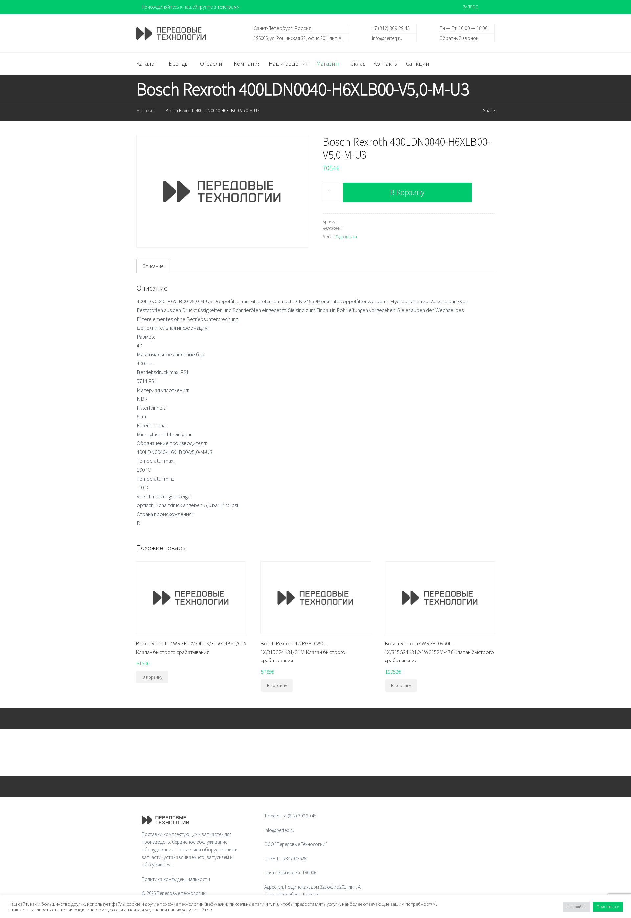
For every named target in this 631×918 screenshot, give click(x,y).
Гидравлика (346, 237)
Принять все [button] (608, 906)
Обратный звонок (458, 38)
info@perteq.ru (387, 38)
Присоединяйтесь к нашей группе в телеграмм (191, 7)
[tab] (152, 266)
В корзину (407, 192)
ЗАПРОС (470, 7)
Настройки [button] (576, 906)
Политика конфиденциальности (176, 879)
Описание (152, 266)
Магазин (145, 110)
